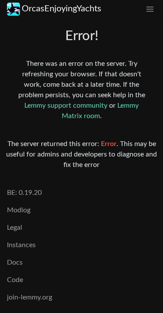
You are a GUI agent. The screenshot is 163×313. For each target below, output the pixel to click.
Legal (14, 227)
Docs (15, 262)
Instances (21, 245)
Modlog (18, 210)
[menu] (150, 9)
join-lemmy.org (29, 297)
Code (15, 279)
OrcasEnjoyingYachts (61, 8)
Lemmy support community (65, 105)
